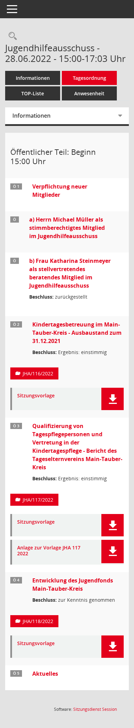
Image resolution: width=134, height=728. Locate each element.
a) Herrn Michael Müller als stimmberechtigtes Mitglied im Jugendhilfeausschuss (67, 228)
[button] (112, 399)
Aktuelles (45, 673)
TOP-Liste (32, 93)
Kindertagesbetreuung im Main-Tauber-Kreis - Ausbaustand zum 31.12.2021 (77, 333)
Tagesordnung (89, 78)
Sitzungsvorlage (36, 396)
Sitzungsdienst (95, 709)
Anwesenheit (89, 93)
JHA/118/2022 (38, 621)
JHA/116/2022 (38, 373)
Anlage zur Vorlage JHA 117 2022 (48, 551)
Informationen (33, 78)
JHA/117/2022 (38, 499)
